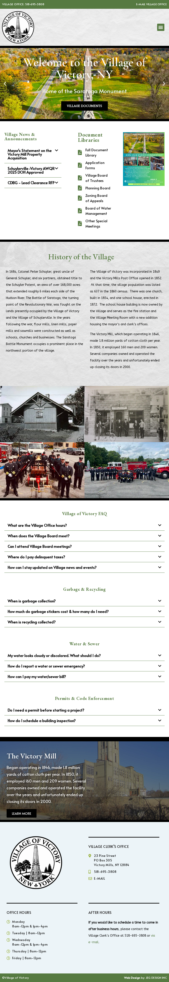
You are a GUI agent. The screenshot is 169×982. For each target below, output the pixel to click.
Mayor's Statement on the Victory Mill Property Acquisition (30, 154)
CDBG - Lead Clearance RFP (31, 182)
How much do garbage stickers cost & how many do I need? (58, 611)
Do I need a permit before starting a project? (46, 710)
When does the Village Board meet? (39, 535)
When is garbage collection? (32, 600)
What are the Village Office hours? (37, 525)
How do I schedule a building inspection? (42, 720)
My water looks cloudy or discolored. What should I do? (54, 655)
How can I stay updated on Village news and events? (52, 567)
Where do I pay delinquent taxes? (36, 556)
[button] (160, 27)
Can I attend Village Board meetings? (40, 546)
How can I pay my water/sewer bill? (37, 676)
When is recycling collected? (32, 621)
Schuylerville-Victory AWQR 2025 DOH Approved (31, 170)
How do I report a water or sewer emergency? (46, 666)
